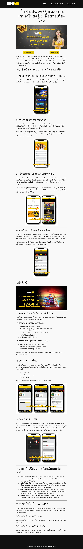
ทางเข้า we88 (28, 52)
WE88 (42, 546)
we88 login (54, 52)
